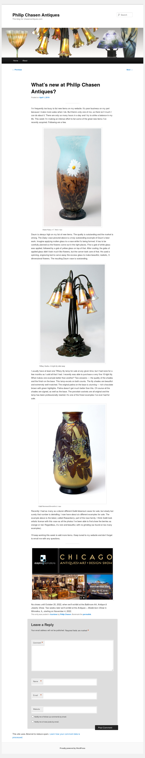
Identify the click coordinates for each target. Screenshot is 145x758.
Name (37, 681)
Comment (38, 642)
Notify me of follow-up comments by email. (50, 716)
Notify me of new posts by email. (46, 722)
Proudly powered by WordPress (72, 748)
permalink (87, 614)
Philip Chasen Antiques (36, 15)
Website (36, 709)
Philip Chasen (65, 614)
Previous (17, 69)
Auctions (53, 614)
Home (15, 60)
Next (130, 69)
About (25, 60)
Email (37, 695)
